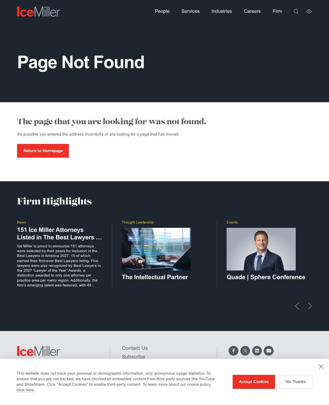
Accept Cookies (254, 381)
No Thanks (296, 381)
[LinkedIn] (257, 351)
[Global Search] (296, 11)
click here (25, 390)
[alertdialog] (164, 382)
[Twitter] (245, 351)
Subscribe (133, 357)
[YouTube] (268, 351)
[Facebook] (233, 351)
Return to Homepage (43, 150)
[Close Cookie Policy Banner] (321, 366)
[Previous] (297, 306)
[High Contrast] (309, 11)
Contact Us (135, 348)
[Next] (310, 306)
